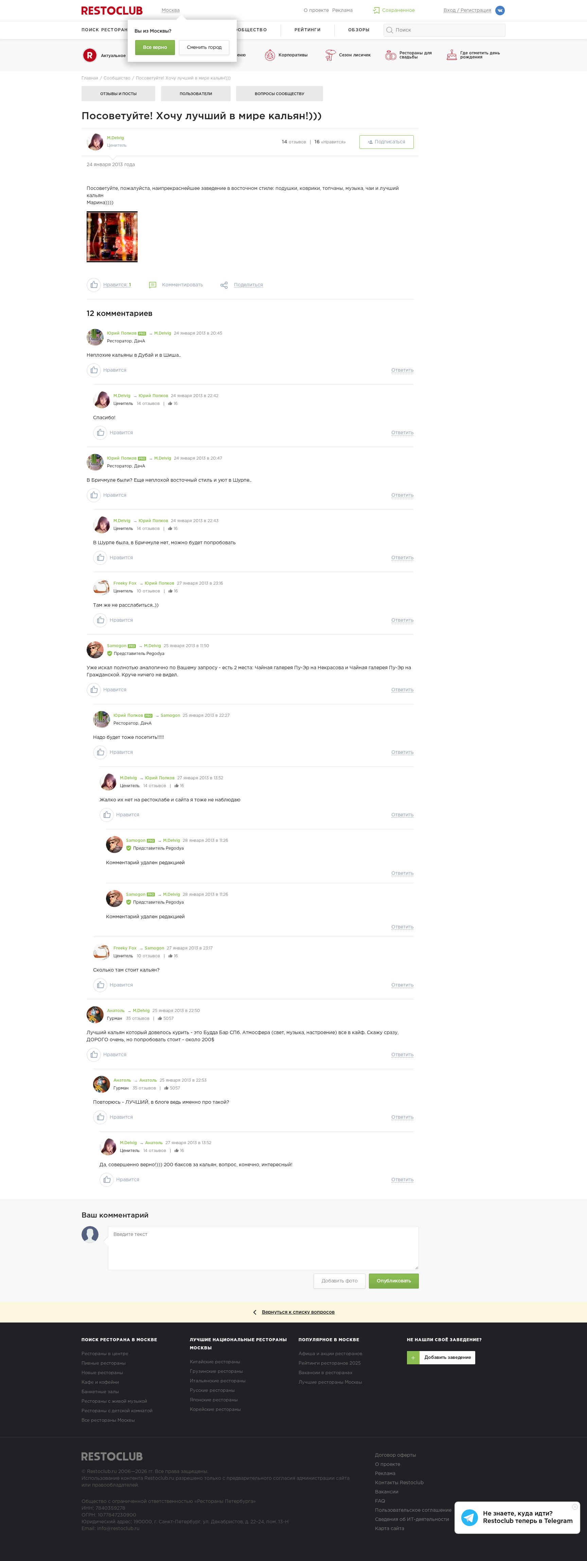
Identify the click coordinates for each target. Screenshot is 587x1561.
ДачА (139, 341)
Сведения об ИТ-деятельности (412, 1520)
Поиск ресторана (106, 30)
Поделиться (248, 285)
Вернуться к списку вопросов (298, 1312)
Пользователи (196, 94)
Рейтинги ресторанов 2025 (330, 1363)
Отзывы (118, 94)
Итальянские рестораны (218, 1381)
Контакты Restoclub (399, 1483)
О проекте (316, 10)
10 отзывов (148, 591)
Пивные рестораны (104, 1363)
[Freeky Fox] (101, 587)
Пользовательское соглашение (413, 1510)
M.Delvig (115, 138)
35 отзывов (137, 1019)
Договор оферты (395, 1455)
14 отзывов (148, 404)
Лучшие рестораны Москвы (330, 1382)
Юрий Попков (122, 333)
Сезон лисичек (355, 55)
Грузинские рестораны (216, 1371)
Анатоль (116, 1011)
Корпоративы (293, 55)
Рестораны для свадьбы (415, 55)
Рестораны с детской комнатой (117, 1411)
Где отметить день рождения (480, 55)
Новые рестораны (102, 1373)
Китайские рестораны (215, 1362)
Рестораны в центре (105, 1354)
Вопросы (279, 94)
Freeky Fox (125, 583)
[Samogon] (95, 649)
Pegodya (155, 654)
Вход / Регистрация (467, 10)
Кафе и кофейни (100, 1382)
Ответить (402, 370)
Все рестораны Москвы (108, 1420)
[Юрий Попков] (95, 337)
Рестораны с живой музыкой (114, 1401)
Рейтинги (308, 30)
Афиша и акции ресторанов (330, 1354)
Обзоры (359, 30)
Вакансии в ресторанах (325, 1373)
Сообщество (248, 30)
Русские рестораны (212, 1391)
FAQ (380, 1501)
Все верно (155, 48)
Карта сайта (389, 1529)
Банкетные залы (100, 1392)
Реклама (342, 10)
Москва (171, 10)
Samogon (117, 646)
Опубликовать (394, 1281)
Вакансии (386, 1492)
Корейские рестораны (215, 1410)
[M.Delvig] (95, 142)
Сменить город (204, 48)
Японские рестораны (214, 1400)
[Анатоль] (95, 1014)
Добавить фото (340, 1281)
